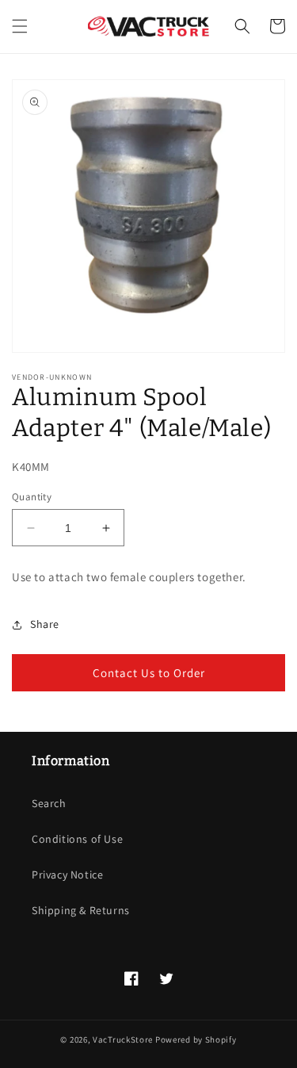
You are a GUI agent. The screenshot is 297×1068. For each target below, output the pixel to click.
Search (49, 803)
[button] (19, 26)
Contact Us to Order (149, 672)
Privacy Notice (67, 874)
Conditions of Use (77, 839)
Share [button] (44, 624)
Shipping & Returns (81, 910)
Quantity (31, 496)
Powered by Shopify (196, 1039)
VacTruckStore (123, 1039)
